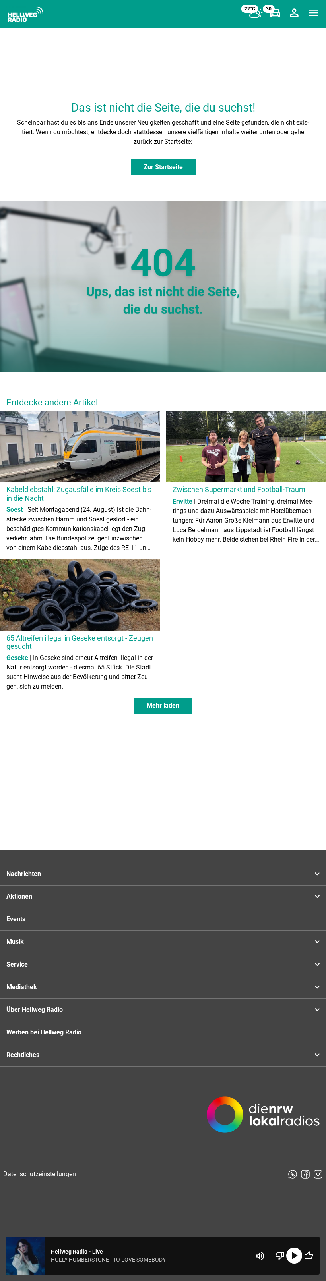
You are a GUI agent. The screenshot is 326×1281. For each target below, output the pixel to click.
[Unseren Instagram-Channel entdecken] (318, 1174)
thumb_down (280, 1255)
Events (15, 919)
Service (17, 964)
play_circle (294, 1255)
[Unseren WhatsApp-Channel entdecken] (292, 1174)
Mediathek (21, 987)
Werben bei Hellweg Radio (44, 1032)
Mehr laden (163, 705)
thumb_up (308, 1255)
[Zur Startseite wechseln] (25, 14)
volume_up (260, 1256)
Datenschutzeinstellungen (39, 1174)
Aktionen (19, 896)
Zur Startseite (163, 167)
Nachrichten (23, 874)
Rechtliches (22, 1055)
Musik (15, 941)
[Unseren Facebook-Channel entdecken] (305, 1174)
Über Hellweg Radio (34, 1009)
